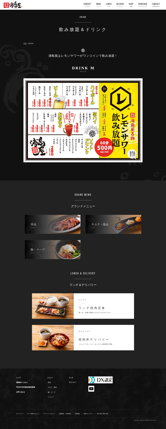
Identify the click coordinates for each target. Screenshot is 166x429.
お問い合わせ (20, 392)
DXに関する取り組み (102, 413)
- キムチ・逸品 (52, 387)
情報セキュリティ (88, 413)
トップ (18, 377)
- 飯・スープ (51, 392)
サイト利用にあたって (33, 413)
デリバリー (72, 382)
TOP (25, 43)
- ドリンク (50, 397)
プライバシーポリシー (49, 413)
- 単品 (49, 382)
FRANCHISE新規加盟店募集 (25, 387)
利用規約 (77, 413)
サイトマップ (19, 413)
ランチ (71, 377)
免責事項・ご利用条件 (65, 413)
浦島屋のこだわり (22, 382)
